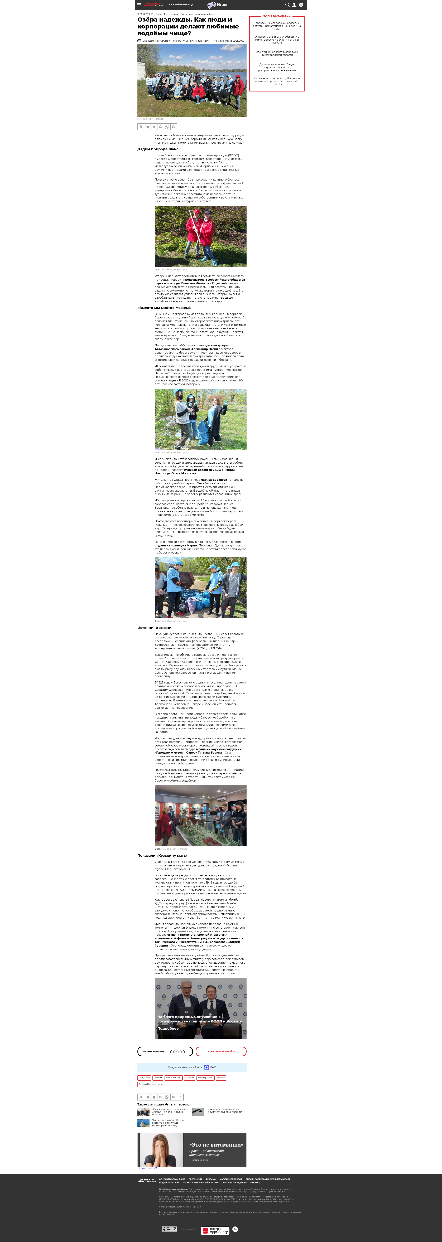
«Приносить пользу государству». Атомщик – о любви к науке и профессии (170, 1112)
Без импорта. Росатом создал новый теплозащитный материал (224, 1110)
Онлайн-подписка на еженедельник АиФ (268, 1179)
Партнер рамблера (189, 1229)
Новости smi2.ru (148, 1168)
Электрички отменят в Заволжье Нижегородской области (277, 53)
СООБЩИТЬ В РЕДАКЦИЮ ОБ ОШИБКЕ (242, 1183)
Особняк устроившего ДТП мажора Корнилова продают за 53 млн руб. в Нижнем (277, 81)
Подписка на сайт (169, 1183)
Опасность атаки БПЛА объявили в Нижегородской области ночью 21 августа (277, 39)
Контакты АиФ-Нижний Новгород (201, 1183)
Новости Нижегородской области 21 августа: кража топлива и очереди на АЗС (277, 26)
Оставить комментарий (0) (221, 1051)
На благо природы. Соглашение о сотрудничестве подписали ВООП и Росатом (199, 1019)
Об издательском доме (172, 1179)
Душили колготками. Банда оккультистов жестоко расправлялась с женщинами (277, 67)
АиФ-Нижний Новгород (150, 119)
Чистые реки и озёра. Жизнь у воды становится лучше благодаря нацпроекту (168, 1123)
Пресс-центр (195, 1179)
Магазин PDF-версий (231, 1179)
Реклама (211, 1179)
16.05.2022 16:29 (145, 14)
